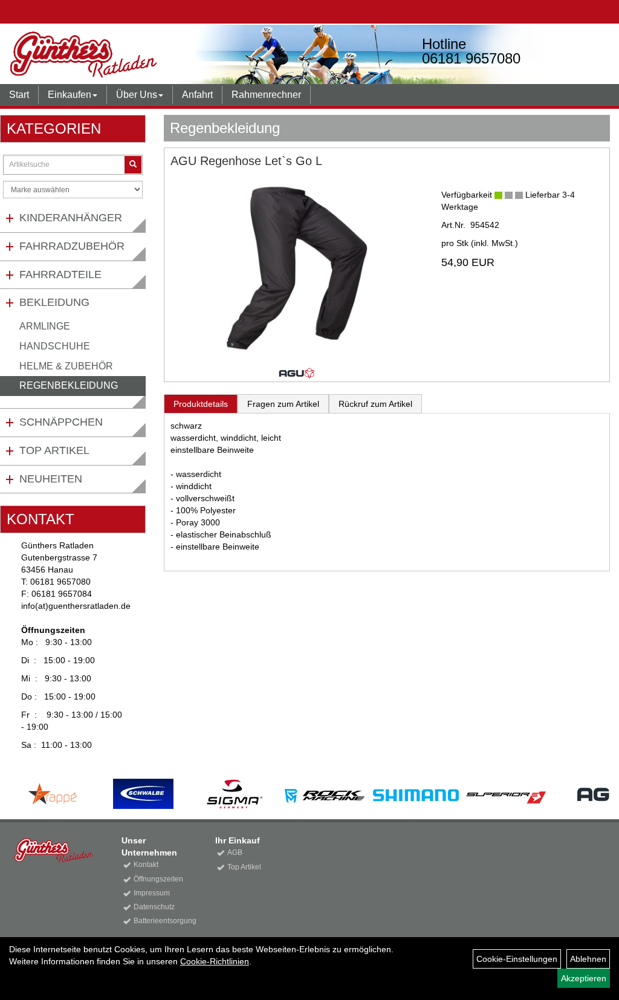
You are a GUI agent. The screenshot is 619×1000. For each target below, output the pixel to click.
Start (19, 94)
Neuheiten (50, 479)
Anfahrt (197, 94)
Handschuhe (54, 346)
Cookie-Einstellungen (516, 959)
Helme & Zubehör (66, 366)
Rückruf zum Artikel (375, 404)
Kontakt (146, 864)
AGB (234, 852)
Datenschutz (154, 907)
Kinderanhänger (70, 218)
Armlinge (44, 326)
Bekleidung (54, 302)
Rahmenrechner (266, 94)
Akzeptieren (583, 978)
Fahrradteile (60, 274)
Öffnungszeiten (158, 879)
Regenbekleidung (68, 385)
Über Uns (136, 94)
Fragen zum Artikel (283, 404)
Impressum (152, 893)
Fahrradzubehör (72, 246)
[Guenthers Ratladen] (124, 54)
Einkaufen (69, 94)
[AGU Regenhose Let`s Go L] (297, 268)
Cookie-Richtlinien (214, 961)
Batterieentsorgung (161, 921)
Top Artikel (54, 450)
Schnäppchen (61, 422)
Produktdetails (200, 404)
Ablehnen (588, 959)
